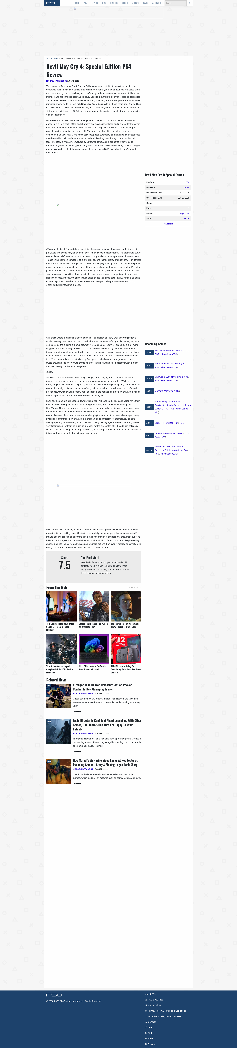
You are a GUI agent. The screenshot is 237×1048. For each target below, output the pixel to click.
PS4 (187, 182)
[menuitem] (77, 3)
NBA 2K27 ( (160, 350)
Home (77, 2)
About (150, 1027)
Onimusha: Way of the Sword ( (170, 377)
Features (114, 2)
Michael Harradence (56, 81)
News (104, 2)
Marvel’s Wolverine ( (165, 391)
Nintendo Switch (172, 405)
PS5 (85, 2)
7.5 (187, 219)
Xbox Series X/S (169, 354)
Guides (125, 2)
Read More (168, 224)
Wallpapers (157, 2)
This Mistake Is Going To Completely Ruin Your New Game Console (126, 669)
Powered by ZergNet (134, 587)
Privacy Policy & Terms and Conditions (166, 1011)
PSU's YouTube (155, 1000)
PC (187, 350)
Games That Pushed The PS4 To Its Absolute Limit (93, 625)
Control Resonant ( (164, 433)
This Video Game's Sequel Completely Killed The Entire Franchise (59, 669)
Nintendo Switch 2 (175, 350)
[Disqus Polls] (94, 822)
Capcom (185, 187)
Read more (78, 711)
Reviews (135, 2)
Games (145, 2)
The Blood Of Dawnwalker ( (168, 363)
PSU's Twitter (154, 1005)
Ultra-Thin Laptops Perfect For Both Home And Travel (93, 668)
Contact (151, 1022)
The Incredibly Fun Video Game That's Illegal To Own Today (125, 625)
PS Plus (94, 2)
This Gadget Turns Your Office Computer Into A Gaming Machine (60, 626)
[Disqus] (93, 887)
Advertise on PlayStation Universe (164, 1016)
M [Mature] (184, 213)
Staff (149, 1033)
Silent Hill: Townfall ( (165, 423)
